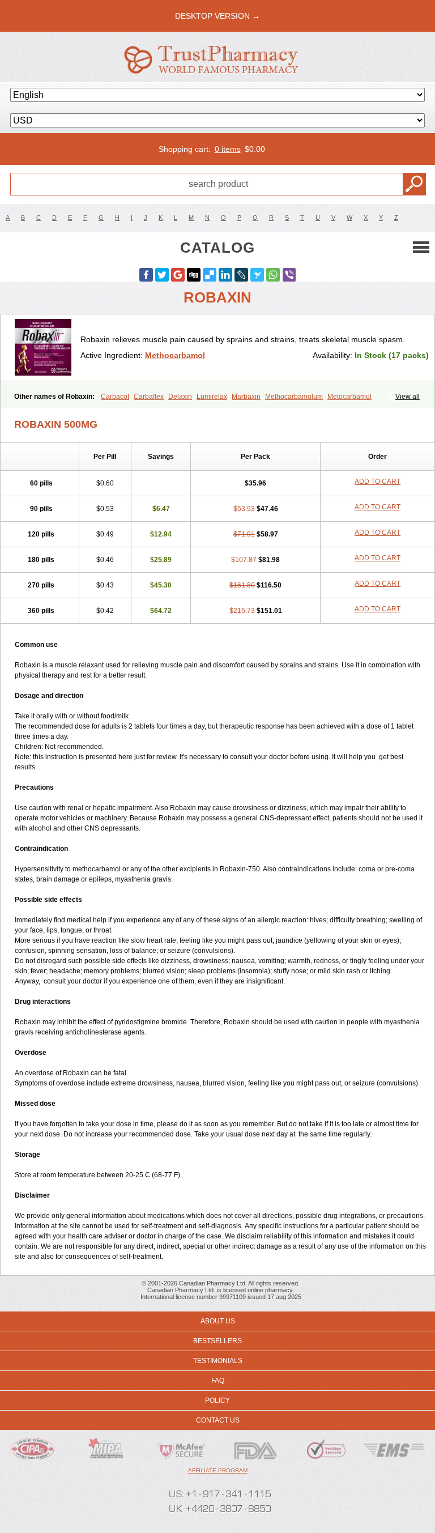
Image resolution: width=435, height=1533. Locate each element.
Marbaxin (246, 397)
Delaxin (180, 397)
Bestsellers (217, 1341)
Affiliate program (218, 1470)
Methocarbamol (175, 355)
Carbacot (115, 397)
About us (218, 1321)
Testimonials (217, 1361)
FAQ (217, 1381)
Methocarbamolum (294, 397)
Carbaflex (149, 397)
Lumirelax (212, 397)
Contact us (218, 1420)
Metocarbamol (349, 397)
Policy (217, 1400)
